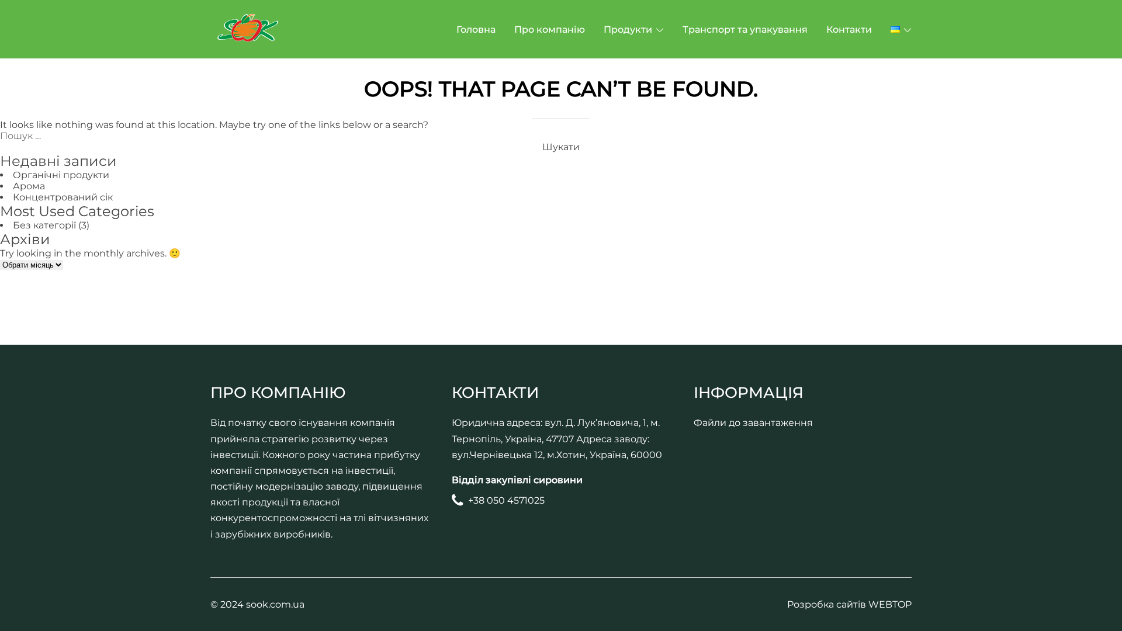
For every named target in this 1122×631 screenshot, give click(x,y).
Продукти (628, 29)
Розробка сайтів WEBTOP (849, 604)
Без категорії (44, 225)
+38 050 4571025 (506, 500)
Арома (29, 186)
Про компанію (549, 29)
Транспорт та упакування (745, 29)
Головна (476, 29)
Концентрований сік (63, 197)
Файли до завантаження (753, 422)
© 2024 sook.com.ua (257, 604)
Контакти (849, 29)
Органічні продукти (61, 175)
